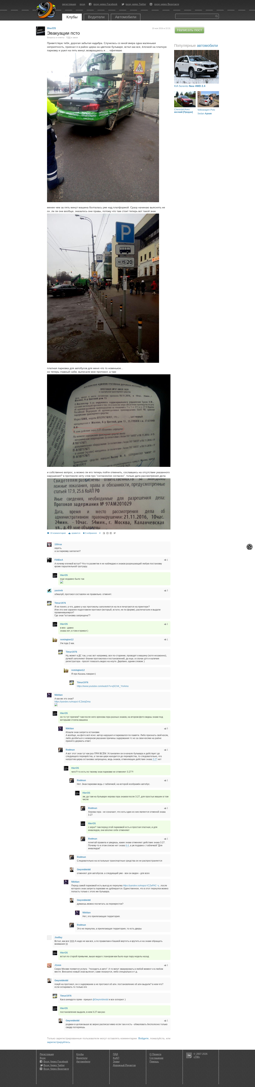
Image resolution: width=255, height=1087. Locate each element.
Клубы (71, 17)
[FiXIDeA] (49, 560)
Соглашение (156, 1058)
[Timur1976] (49, 603)
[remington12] (55, 640)
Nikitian (59, 695)
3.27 (155, 759)
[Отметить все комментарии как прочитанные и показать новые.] (250, 547)
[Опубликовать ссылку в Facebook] (111, 533)
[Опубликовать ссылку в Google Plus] (104, 533)
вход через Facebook (105, 4)
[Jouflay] (49, 937)
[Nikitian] (49, 695)
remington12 (67, 639)
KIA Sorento (189, 85)
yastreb (59, 590)
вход (82, 4)
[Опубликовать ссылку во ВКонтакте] (107, 533)
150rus (58, 544)
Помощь (154, 1061)
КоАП (116, 1058)
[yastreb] (49, 590)
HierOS (51, 28)
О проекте (155, 1054)
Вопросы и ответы (55, 37)
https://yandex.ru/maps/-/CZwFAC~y (141, 885)
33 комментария (58, 533)
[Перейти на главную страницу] (46, 10)
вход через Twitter (136, 4)
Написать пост (189, 30)
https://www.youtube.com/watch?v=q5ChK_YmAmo (103, 686)
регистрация (69, 4)
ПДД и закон (72, 37)
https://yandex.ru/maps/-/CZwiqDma (73, 701)
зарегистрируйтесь (58, 1042)
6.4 (127, 845)
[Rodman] (60, 750)
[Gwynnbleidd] (71, 869)
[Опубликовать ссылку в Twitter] (114, 533)
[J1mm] (49, 965)
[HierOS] (40, 30)
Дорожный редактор (124, 1065)
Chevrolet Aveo (183, 110)
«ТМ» (197, 1056)
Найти (216, 16)
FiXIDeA (59, 560)
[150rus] (49, 544)
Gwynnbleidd (84, 869)
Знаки (116, 1061)
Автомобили (125, 17)
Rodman (70, 749)
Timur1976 (60, 603)
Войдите (143, 1038)
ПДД (115, 1054)
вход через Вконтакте (166, 4)
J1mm (58, 965)
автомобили (207, 45)
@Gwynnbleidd (100, 999)
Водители (96, 17)
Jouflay (58, 937)
